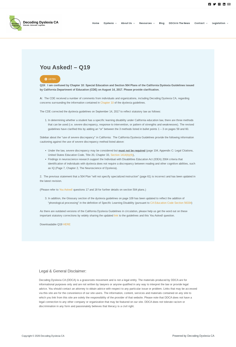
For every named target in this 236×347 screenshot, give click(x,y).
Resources (145, 23)
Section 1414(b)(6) (122, 154)
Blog (161, 23)
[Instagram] (219, 4)
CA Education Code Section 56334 (170, 202)
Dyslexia (109, 23)
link (116, 215)
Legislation (218, 23)
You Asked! (66, 189)
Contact (199, 23)
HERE (66, 224)
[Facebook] (209, 4)
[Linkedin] (224, 4)
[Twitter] (214, 4)
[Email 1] (228, 4)
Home (95, 23)
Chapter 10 (107, 102)
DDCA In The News (179, 23)
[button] (115, 23)
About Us (126, 23)
